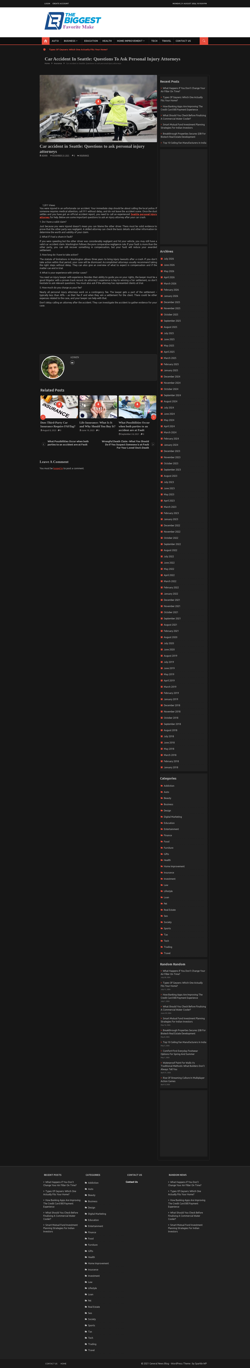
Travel (166, 41)
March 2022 (170, 581)
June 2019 (169, 668)
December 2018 (172, 705)
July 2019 (169, 662)
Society (168, 922)
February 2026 (171, 289)
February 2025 (171, 364)
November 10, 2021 (60, 155)
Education (91, 41)
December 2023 (172, 451)
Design (167, 810)
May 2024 (169, 420)
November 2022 (172, 531)
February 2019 (171, 693)
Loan (166, 897)
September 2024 (172, 395)
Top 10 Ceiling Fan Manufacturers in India (184, 142)
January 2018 (171, 767)
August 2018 (170, 730)
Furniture (168, 847)
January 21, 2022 (128, 434)
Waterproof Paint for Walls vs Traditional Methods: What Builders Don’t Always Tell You (183, 1066)
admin (44, 155)
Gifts (166, 854)
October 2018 (171, 717)
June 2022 (169, 562)
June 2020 (169, 649)
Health (107, 41)
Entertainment (171, 829)
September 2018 (172, 724)
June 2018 (169, 742)
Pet (165, 903)
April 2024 (169, 426)
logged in (58, 468)
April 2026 (169, 277)
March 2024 (170, 432)
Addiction (169, 785)
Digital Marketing (173, 816)
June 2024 (169, 414)
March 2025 (170, 358)
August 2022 (170, 550)
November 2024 (172, 382)
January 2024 (171, 445)
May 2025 (169, 345)
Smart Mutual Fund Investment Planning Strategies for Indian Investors (60, 1228)
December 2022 (172, 525)
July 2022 (169, 556)
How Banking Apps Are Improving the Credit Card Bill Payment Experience (61, 1203)
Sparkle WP (201, 1363)
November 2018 (172, 711)
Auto (55, 41)
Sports (167, 928)
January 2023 (171, 519)
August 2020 (170, 637)
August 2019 (170, 655)
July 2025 (169, 333)
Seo (166, 916)
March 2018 (170, 755)
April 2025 (169, 351)
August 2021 (170, 624)
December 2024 (172, 376)
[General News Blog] (45, 40)
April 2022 (169, 575)
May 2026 (169, 271)
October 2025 (171, 314)
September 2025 (172, 320)
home (63, 1363)
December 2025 (172, 302)
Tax (166, 934)
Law (166, 885)
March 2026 (170, 283)
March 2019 (170, 686)
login (47, 3)
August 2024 (170, 401)
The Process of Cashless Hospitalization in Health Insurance (134, 426)
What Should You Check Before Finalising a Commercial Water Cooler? (60, 1215)
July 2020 (169, 643)
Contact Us (183, 41)
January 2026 (171, 296)
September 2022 (172, 544)
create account (60, 3)
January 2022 (171, 593)
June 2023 (169, 488)
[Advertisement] (98, 180)
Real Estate (170, 910)
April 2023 (169, 500)
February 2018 (171, 761)
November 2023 (172, 457)
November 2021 (172, 606)
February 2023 (171, 513)
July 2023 (169, 482)
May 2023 (169, 494)
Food (166, 841)
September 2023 (172, 469)
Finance (168, 835)
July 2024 (169, 407)
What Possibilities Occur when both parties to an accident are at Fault (55, 426)
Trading (168, 947)
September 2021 (172, 618)
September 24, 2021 (52, 434)
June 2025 (169, 339)
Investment (169, 879)
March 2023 (170, 507)
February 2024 (171, 438)
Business (70, 41)
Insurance (84, 155)
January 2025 (171, 370)
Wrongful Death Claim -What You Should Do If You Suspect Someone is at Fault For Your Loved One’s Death (98, 428)
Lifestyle (168, 891)
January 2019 (171, 699)
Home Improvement (130, 41)
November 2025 (172, 308)
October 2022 (171, 538)
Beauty (167, 798)
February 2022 (171, 587)
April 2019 (169, 680)
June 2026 (169, 265)
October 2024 (171, 389)
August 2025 (170, 327)
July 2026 (169, 258)
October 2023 (171, 463)
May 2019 (169, 674)
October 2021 (171, 612)
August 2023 (170, 476)
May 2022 (169, 569)
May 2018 (169, 748)
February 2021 (171, 631)
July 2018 (169, 736)
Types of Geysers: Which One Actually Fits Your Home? (78, 49)
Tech (154, 41)
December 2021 (172, 600)
